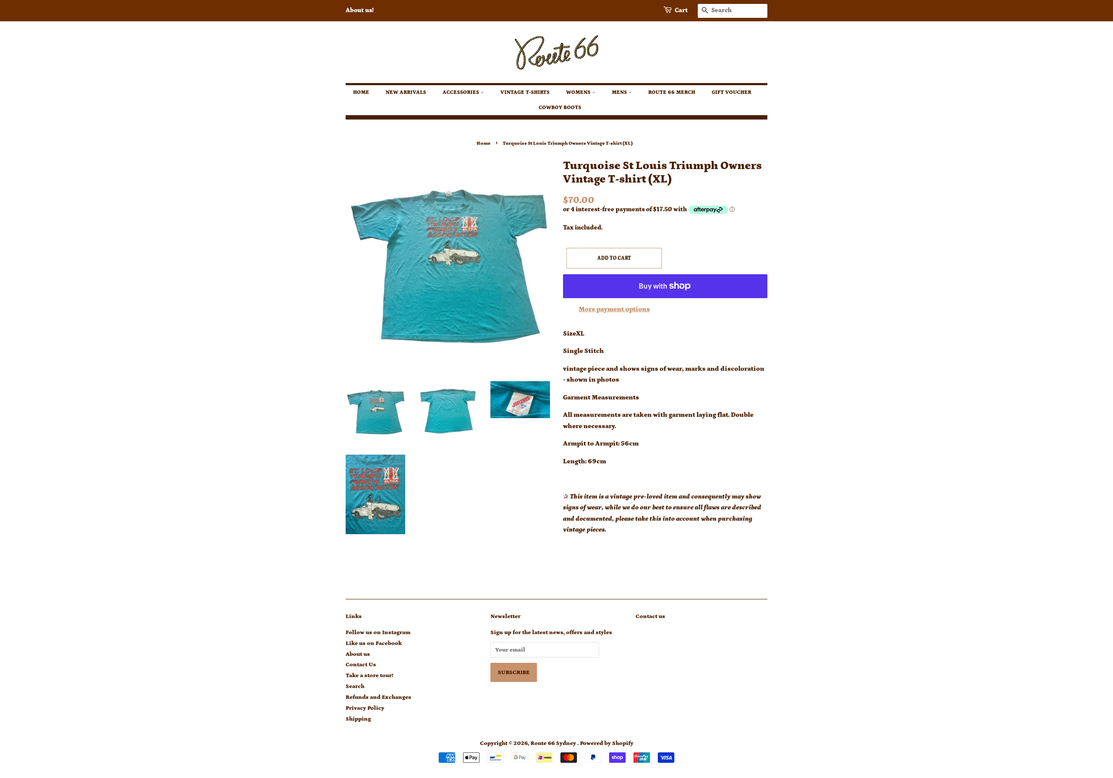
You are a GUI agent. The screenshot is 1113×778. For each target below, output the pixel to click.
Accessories (461, 92)
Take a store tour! (369, 675)
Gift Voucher (731, 92)
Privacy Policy (365, 708)
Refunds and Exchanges (378, 697)
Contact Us (361, 665)
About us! (360, 10)
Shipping (358, 719)
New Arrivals (406, 92)
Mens (620, 92)
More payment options (614, 309)
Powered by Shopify (606, 743)
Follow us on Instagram (378, 632)
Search (355, 686)
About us (358, 654)
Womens (579, 92)
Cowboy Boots (560, 107)
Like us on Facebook (374, 643)
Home (361, 92)
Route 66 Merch (671, 92)
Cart (681, 10)
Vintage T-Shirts (525, 92)
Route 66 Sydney (553, 743)
